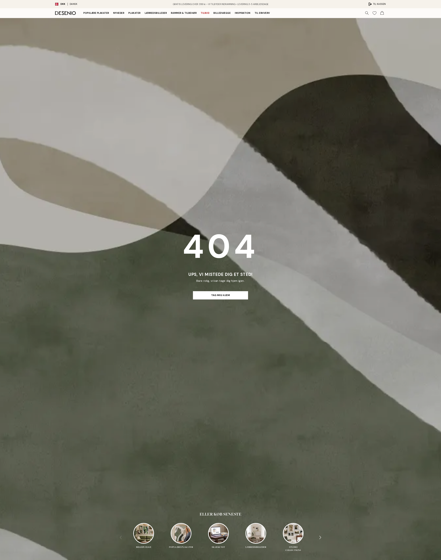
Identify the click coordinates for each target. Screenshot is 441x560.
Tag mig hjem (220, 295)
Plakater (134, 13)
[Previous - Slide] (121, 537)
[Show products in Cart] (382, 13)
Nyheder (118, 13)
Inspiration (242, 13)
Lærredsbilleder (156, 13)
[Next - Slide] (320, 537)
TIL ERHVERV (262, 13)
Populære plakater (96, 13)
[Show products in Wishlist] (374, 13)
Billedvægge (222, 13)
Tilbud (205, 13)
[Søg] (367, 13)
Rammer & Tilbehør (184, 13)
